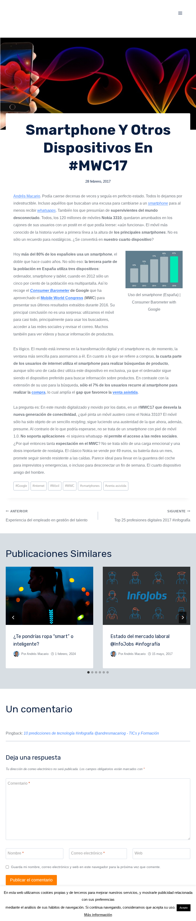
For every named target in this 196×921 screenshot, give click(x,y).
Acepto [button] (184, 907)
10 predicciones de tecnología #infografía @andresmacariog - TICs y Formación (91, 733)
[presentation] (49, 596)
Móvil (54, 486)
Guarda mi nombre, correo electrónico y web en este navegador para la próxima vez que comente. (86, 867)
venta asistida (125, 392)
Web (138, 853)
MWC (69, 486)
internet (38, 486)
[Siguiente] (182, 617)
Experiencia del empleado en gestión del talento (46, 515)
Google (21, 486)
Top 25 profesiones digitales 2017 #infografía (152, 515)
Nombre (16, 853)
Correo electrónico (88, 853)
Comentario (19, 783)
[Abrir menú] (180, 13)
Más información (98, 915)
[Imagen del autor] (16, 654)
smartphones (90, 486)
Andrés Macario (26, 196)
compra (38, 392)
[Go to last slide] (13, 617)
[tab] (88, 672)
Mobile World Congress (62, 298)
